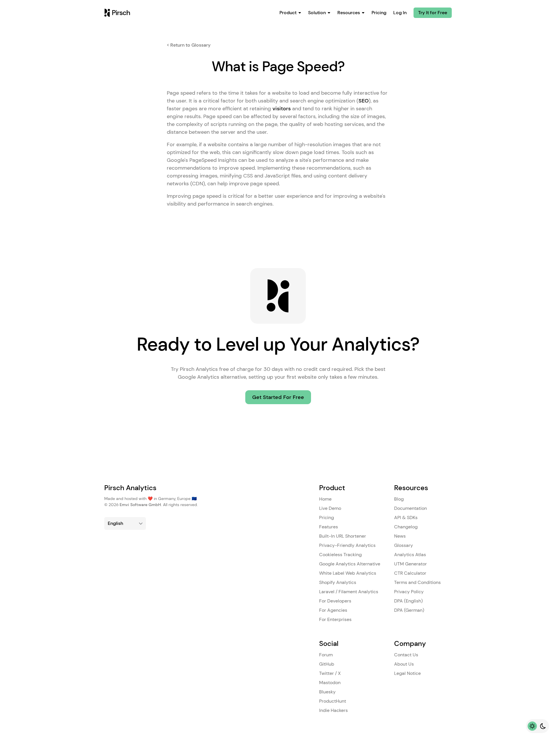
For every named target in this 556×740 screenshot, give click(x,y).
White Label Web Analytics (347, 573)
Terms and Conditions (417, 582)
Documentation (410, 508)
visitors (281, 108)
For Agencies (333, 610)
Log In (400, 13)
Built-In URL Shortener (342, 536)
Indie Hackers (333, 710)
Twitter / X (330, 673)
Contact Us (406, 655)
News (400, 536)
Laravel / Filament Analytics (348, 592)
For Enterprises (335, 619)
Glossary (403, 545)
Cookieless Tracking (340, 555)
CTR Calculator (410, 573)
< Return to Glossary (189, 45)
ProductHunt (332, 701)
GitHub (326, 664)
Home (325, 499)
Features (328, 527)
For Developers (335, 601)
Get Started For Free (278, 397)
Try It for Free (432, 13)
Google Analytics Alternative (349, 564)
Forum (326, 655)
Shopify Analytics (337, 582)
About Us (404, 664)
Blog (399, 499)
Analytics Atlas (410, 555)
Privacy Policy (409, 592)
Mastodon (330, 682)
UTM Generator (410, 564)
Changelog (406, 527)
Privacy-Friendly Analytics (347, 545)
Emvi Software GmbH (140, 504)
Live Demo (330, 508)
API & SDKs (406, 517)
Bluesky (327, 692)
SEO (364, 100)
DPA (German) (409, 610)
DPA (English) (408, 601)
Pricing (379, 13)
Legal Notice (407, 673)
